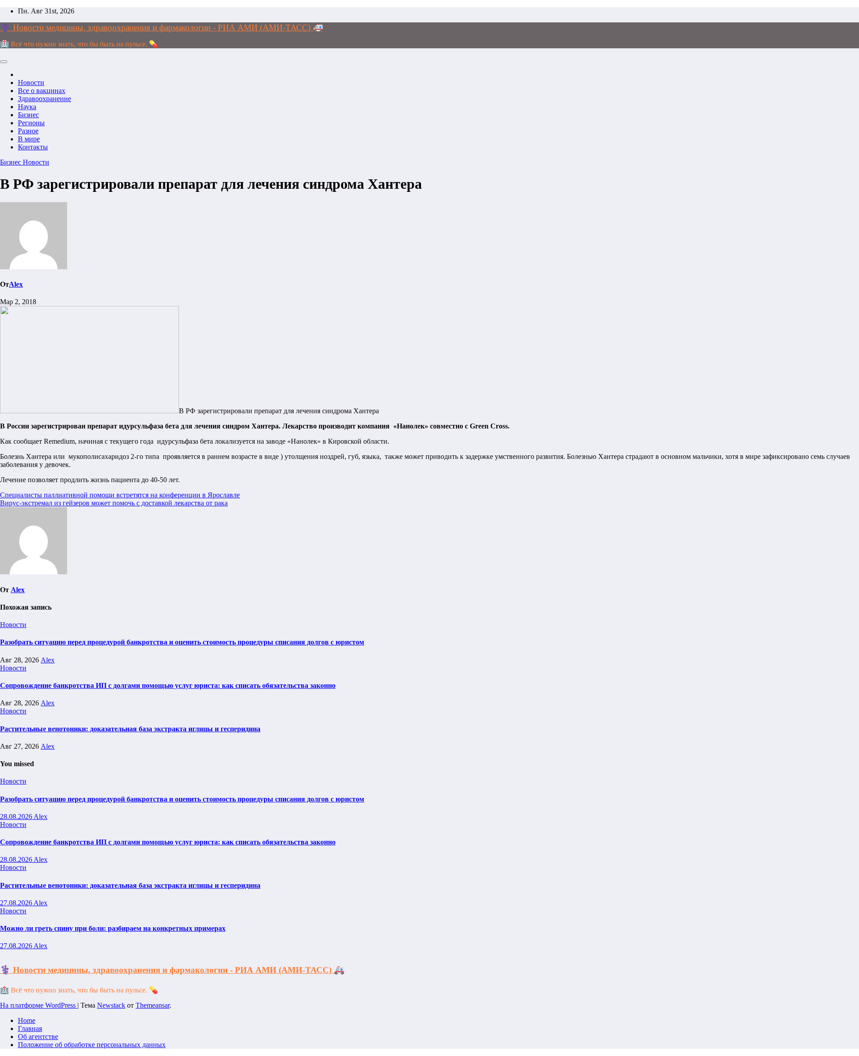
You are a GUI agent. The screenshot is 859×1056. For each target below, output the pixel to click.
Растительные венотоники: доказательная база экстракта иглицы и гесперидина (130, 729)
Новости (31, 82)
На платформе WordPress (38, 1005)
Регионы (31, 123)
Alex (16, 284)
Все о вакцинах (41, 90)
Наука (27, 106)
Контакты (33, 147)
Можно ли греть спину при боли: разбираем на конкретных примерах (112, 928)
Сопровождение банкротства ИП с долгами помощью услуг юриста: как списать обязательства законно (168, 685)
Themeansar (153, 1005)
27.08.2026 (17, 903)
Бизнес (28, 115)
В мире (29, 139)
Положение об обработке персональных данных (92, 1044)
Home (26, 1020)
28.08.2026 (17, 816)
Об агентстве (38, 1036)
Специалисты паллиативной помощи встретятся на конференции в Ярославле (120, 495)
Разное (28, 131)
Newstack (111, 1005)
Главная (30, 1028)
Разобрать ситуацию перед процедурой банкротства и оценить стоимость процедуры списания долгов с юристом (182, 642)
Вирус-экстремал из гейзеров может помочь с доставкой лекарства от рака (114, 503)
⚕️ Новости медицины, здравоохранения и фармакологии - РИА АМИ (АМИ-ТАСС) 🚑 (161, 27)
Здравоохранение (44, 98)
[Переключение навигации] (3, 61)
